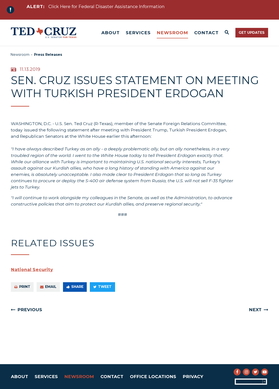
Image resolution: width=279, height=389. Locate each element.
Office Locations (153, 376)
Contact (206, 32)
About (110, 32)
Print (24, 287)
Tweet (105, 287)
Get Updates (252, 33)
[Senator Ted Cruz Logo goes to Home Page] (43, 33)
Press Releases (48, 55)
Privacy (193, 376)
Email (50, 287)
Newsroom (172, 32)
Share (77, 287)
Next (255, 309)
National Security (32, 269)
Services (138, 32)
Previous (29, 309)
